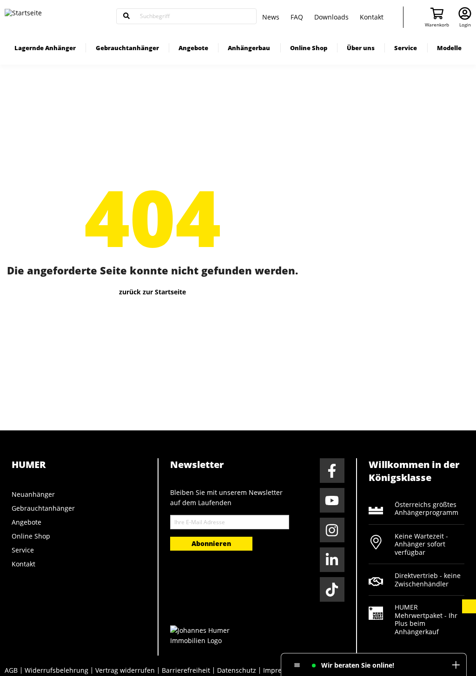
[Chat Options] (297, 665)
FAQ (297, 17)
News (270, 17)
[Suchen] (126, 16)
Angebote (193, 48)
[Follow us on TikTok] (332, 589)
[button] (469, 606)
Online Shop (308, 48)
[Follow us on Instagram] (332, 530)
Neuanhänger (33, 494)
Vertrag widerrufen (125, 670)
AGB (11, 670)
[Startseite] (56, 16)
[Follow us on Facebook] (332, 470)
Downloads (331, 17)
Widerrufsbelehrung (56, 670)
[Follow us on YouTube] (332, 500)
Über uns (361, 48)
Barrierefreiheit (186, 670)
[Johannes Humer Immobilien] (205, 634)
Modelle (449, 48)
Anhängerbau (249, 48)
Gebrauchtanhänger (127, 48)
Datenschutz (236, 670)
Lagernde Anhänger (45, 48)
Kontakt (371, 17)
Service (405, 48)
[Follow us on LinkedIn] (332, 559)
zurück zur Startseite (152, 291)
